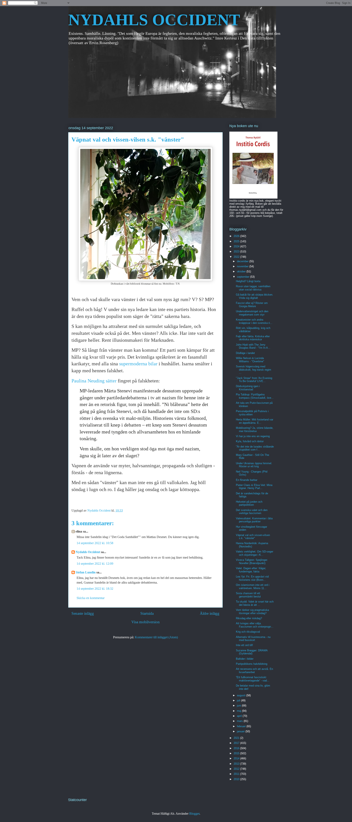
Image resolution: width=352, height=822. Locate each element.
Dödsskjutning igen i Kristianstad (248, 388)
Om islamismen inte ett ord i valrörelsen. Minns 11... (252, 586)
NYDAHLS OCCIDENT (154, 20)
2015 (237, 753)
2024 (237, 246)
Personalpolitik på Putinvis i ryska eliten (252, 413)
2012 (237, 768)
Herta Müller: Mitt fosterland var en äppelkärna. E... (254, 421)
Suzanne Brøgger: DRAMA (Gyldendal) (251, 652)
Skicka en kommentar (90, 598)
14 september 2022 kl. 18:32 (95, 588)
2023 (237, 251)
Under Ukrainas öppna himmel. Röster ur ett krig (254, 465)
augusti (241, 695)
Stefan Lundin (86, 572)
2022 (237, 256)
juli (239, 700)
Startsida (147, 613)
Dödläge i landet (245, 353)
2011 (237, 773)
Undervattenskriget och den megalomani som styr (252, 313)
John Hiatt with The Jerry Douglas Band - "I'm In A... (253, 346)
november (243, 266)
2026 (237, 236)
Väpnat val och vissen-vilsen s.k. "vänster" (253, 537)
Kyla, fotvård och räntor (250, 441)
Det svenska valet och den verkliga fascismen (251, 512)
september (243, 276)
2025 (237, 241)
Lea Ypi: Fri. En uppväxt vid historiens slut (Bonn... (252, 578)
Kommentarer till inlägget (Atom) (156, 637)
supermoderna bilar (138, 363)
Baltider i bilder (244, 658)
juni (239, 705)
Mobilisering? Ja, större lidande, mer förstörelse (254, 429)
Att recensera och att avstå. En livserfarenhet (254, 670)
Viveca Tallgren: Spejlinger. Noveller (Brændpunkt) (252, 561)
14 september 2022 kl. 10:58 (95, 543)
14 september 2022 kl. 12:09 (95, 563)
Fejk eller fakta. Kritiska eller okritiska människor (253, 338)
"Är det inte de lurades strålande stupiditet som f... (255, 448)
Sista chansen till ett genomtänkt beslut (248, 595)
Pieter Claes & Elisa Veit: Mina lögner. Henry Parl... (254, 487)
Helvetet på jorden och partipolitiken (249, 503)
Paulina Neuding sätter (95, 380)
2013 (237, 763)
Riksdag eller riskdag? (249, 618)
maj (239, 710)
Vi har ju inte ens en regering (253, 436)
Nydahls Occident (88, 552)
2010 (237, 779)
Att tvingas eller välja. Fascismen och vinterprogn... (254, 625)
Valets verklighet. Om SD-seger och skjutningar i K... (254, 553)
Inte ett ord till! (244, 645)
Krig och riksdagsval (248, 631)
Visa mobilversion (145, 622)
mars (240, 721)
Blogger (194, 813)
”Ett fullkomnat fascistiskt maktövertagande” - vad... (252, 679)
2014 (237, 758)
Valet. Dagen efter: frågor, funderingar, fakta (251, 570)
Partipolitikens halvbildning (251, 663)
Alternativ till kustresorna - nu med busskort (253, 638)
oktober (241, 271)
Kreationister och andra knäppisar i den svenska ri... (254, 321)
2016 (237, 748)
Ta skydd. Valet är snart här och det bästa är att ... (255, 603)
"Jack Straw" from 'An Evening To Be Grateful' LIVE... (254, 380)
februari (241, 726)
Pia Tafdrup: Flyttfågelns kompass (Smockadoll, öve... (255, 396)
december (243, 261)
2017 (237, 742)
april (240, 715)
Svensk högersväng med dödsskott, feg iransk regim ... (253, 369)
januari (241, 731)
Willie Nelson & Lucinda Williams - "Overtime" (250, 360)
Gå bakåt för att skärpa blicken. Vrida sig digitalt (254, 296)
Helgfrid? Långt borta (248, 281)
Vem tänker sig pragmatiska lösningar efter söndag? (252, 611)
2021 (237, 737)
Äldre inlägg (209, 613)
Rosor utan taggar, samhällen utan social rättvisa (253, 288)
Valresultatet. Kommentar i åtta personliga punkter (254, 520)
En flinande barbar (246, 479)
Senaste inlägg (83, 613)
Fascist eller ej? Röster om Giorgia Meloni (252, 304)
